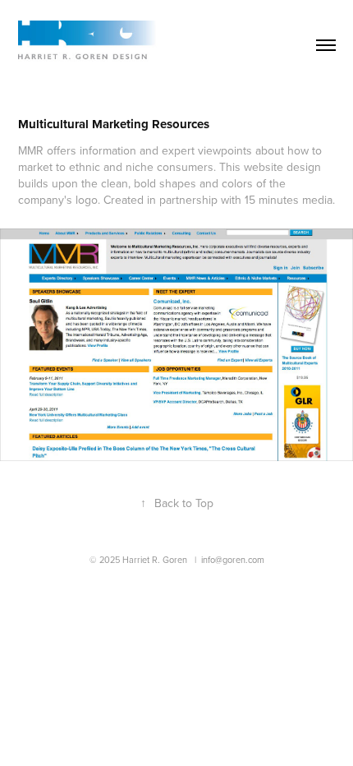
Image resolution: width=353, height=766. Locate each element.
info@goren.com (232, 559)
